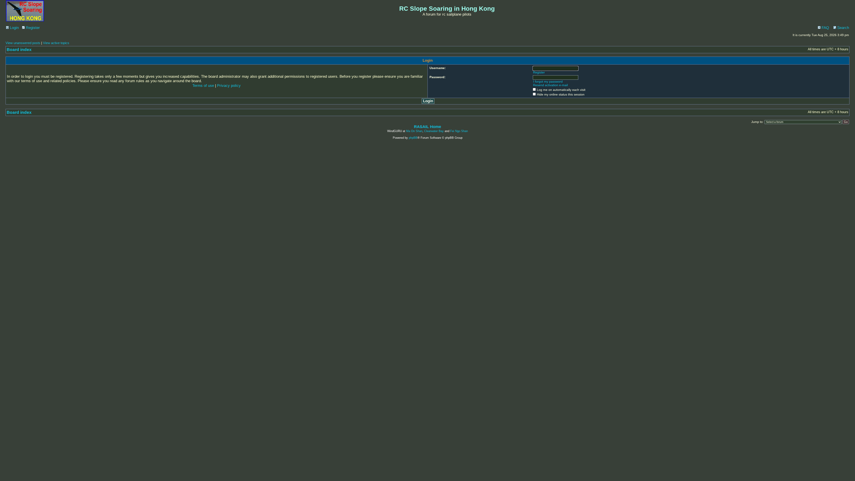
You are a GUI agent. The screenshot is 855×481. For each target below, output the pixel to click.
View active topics (56, 43)
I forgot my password (548, 81)
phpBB (413, 137)
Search (842, 28)
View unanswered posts (23, 43)
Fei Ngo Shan (459, 131)
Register (32, 28)
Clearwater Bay (434, 131)
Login (14, 28)
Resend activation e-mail (550, 85)
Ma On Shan (414, 131)
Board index (19, 49)
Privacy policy (229, 86)
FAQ (824, 28)
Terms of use (203, 86)
